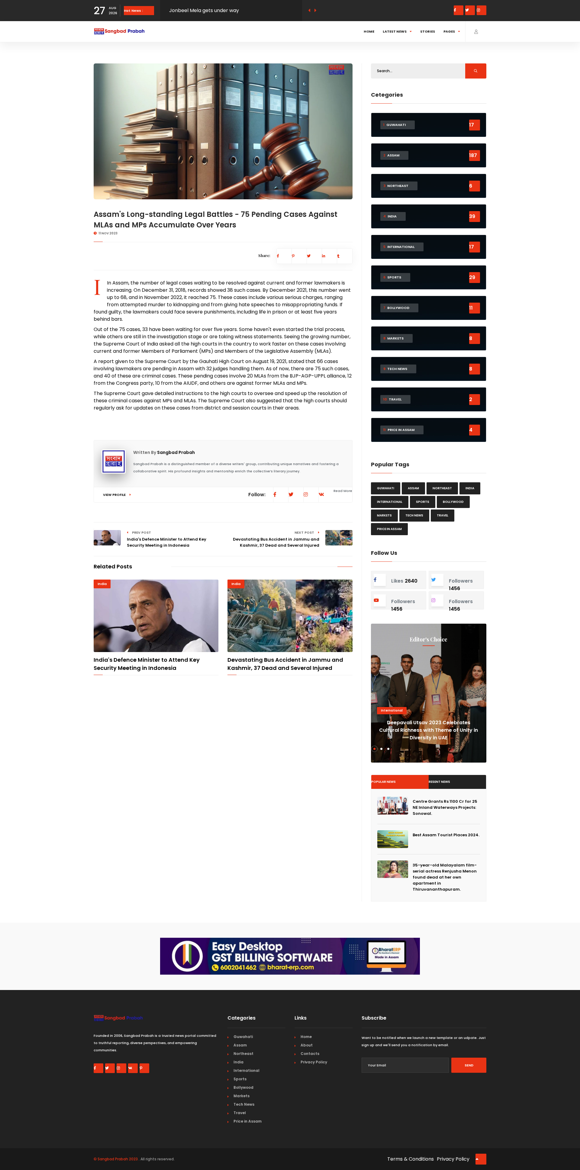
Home (369, 31)
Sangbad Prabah (176, 452)
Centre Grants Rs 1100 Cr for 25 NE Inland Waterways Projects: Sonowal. (445, 807)
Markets (384, 515)
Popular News (383, 781)
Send (469, 1065)
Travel (442, 515)
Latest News (395, 31)
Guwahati (385, 488)
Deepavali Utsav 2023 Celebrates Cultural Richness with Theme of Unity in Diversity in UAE (428, 730)
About (307, 1045)
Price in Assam (389, 529)
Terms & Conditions (410, 1159)
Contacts (310, 1053)
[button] (374, 749)
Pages (449, 31)
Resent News (439, 781)
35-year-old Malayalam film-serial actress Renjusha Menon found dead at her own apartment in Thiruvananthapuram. (445, 877)
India (102, 583)
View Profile (115, 494)
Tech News (414, 515)
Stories (427, 31)
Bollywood (453, 502)
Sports (422, 502)
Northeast (442, 488)
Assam (413, 488)
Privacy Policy (314, 1062)
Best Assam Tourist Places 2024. (446, 835)
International (389, 502)
